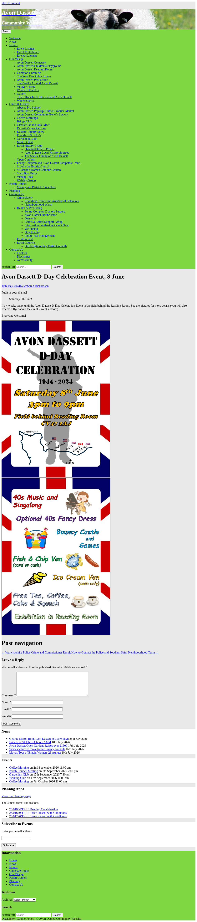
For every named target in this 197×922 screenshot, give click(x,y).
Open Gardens (26, 159)
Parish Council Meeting (23, 771)
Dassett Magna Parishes (31, 128)
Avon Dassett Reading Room (35, 69)
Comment (9, 695)
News (12, 41)
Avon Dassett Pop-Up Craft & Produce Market (45, 111)
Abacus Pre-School (28, 107)
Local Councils (26, 242)
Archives (7, 899)
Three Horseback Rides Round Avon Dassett (44, 97)
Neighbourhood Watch (38, 204)
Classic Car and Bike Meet (33, 124)
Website (6, 716)
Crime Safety (25, 197)
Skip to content (11, 3)
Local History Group (29, 145)
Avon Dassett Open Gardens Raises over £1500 (38, 745)
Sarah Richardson (38, 286)
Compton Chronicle (29, 72)
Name (6, 702)
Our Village (16, 59)
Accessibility (25, 260)
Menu (6, 31)
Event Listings (25, 48)
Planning (14, 190)
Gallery (21, 93)
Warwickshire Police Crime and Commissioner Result (36, 652)
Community (16, 194)
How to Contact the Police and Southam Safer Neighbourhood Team (115, 652)
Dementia (30, 218)
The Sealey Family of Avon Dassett (46, 156)
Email (6, 709)
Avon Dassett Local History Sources (47, 152)
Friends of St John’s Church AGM (30, 742)
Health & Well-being (29, 208)
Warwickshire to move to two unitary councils (37, 749)
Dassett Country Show (30, 131)
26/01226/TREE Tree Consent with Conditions (38, 816)
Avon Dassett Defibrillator (41, 215)
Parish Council (18, 183)
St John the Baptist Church (33, 166)
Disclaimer (23, 256)
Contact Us (16, 249)
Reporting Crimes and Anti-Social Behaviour (52, 201)
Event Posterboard (28, 52)
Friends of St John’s (29, 135)
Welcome (15, 38)
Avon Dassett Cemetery (31, 62)
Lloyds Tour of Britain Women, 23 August (35, 752)
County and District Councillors (36, 187)
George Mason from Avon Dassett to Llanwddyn (39, 738)
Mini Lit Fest (25, 142)
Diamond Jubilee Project (39, 149)
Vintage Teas (25, 176)
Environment (25, 239)
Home (13, 860)
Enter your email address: (17, 831)
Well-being (31, 228)
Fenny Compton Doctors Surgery (45, 211)
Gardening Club (27, 138)
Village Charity (26, 86)
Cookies (22, 253)
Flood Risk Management (40, 235)
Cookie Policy (25, 918)
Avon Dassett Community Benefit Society (42, 114)
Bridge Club (24, 121)
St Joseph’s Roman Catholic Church (39, 170)
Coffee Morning (19, 767)
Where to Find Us (28, 90)
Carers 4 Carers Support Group (44, 221)
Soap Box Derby (27, 173)
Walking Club (17, 778)
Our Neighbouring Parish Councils (46, 246)
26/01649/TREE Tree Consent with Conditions (38, 812)
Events (13, 45)
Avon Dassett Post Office (32, 79)
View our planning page (16, 796)
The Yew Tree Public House (34, 76)
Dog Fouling (32, 232)
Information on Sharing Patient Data (46, 225)
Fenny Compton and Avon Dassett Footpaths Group (48, 163)
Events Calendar (27, 55)
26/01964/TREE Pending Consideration (33, 809)
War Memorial (25, 100)
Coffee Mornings (27, 118)
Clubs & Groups (19, 104)
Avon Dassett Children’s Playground (39, 66)
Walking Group (26, 180)
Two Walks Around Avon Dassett (37, 83)
